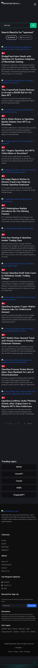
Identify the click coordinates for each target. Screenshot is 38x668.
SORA (19, 488)
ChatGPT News (6, 629)
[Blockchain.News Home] (10, 4)
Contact (4, 568)
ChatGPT (19, 474)
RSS (5, 588)
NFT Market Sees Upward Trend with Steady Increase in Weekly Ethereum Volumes (17, 340)
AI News (23, 632)
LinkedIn (6, 582)
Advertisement (6, 565)
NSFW (19, 467)
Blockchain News (15, 644)
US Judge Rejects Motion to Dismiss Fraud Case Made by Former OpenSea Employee (15, 182)
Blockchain (5, 547)
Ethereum (22, 629)
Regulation (5, 550)
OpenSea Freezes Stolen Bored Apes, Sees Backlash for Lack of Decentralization (17, 372)
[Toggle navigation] (35, 4)
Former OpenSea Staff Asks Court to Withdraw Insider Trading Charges (18, 275)
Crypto (3, 544)
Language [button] (18, 647)
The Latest (26, 37)
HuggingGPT (19, 495)
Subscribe (31, 605)
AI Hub (3, 540)
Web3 (28, 629)
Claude (19, 481)
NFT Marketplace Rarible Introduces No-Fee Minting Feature (15, 211)
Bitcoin (15, 629)
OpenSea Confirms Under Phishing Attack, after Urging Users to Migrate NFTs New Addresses (18, 403)
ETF (28, 632)
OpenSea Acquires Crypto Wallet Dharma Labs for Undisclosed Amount (18, 309)
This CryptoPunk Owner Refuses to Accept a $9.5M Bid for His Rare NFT (17, 92)
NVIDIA (33, 632)
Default (12, 37)
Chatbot (16, 632)
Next (29, 423)
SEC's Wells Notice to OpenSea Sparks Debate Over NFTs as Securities (17, 122)
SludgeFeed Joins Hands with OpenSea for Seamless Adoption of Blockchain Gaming (17, 59)
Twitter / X (7, 585)
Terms (10, 652)
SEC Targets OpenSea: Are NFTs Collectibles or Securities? (18, 152)
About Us (4, 562)
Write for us (5, 571)
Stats (21, 652)
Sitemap (27, 652)
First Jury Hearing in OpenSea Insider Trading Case (16, 239)
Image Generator (6, 632)
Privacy (15, 652)
